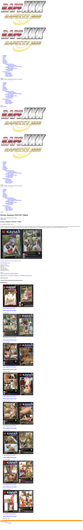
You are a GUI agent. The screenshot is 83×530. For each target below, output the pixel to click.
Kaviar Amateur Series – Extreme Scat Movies (9, 273)
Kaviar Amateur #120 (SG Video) (9, 366)
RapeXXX (2, 275)
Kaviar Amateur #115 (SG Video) (9, 484)
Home (1, 218)
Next (5, 219)
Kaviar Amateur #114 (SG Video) (9, 513)
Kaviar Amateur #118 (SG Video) (9, 396)
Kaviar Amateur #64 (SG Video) (9, 308)
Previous (2, 219)
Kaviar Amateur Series (27, 275)
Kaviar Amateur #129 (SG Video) (9, 337)
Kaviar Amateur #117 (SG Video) (9, 425)
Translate (9, 522)
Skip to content (3, 106)
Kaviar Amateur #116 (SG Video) (9, 455)
